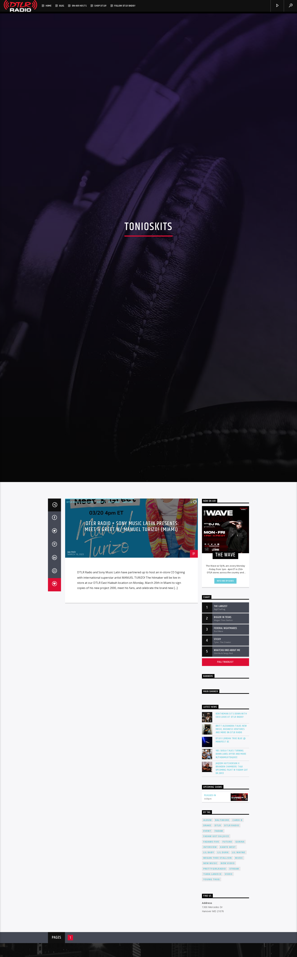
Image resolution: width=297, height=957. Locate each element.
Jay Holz (72, 603)
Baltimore (222, 872)
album (207, 872)
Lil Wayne (238, 904)
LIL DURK (223, 904)
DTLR (218, 877)
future (227, 893)
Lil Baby (208, 904)
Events (101, 553)
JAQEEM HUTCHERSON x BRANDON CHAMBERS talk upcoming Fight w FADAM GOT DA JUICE (232, 820)
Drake (207, 877)
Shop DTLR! (100, 6)
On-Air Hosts (79, 6)
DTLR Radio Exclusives (80, 553)
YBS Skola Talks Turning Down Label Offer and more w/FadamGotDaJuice (231, 806)
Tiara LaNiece (212, 926)
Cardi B (237, 872)
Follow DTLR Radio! (124, 6)
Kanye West (228, 899)
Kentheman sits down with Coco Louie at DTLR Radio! (231, 767)
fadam (219, 882)
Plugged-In (210, 847)
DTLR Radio (231, 877)
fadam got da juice (216, 888)
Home (49, 6)
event (207, 882)
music (239, 909)
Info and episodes (225, 633)
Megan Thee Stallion (217, 909)
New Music (210, 915)
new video (228, 915)
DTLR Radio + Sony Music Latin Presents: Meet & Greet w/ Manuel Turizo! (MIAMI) (132, 578)
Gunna (239, 893)
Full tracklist (225, 714)
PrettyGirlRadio (214, 920)
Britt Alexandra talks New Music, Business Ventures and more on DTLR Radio (231, 781)
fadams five (211, 893)
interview (210, 899)
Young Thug (211, 931)
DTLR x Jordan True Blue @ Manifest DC (231, 792)
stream (234, 920)
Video (228, 926)
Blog (61, 6)
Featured (114, 553)
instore (128, 553)
